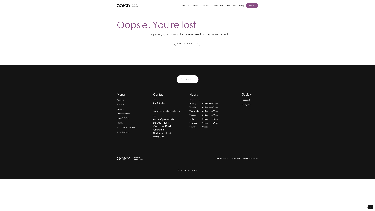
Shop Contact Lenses (126, 127)
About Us (185, 6)
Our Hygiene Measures (250, 158)
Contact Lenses (218, 6)
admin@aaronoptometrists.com (166, 111)
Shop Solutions (123, 132)
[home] (128, 5)
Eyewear (205, 6)
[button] (185, 5)
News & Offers (231, 6)
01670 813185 (159, 103)
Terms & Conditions (222, 158)
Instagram (246, 104)
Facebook (246, 100)
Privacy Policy (236, 158)
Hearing (241, 6)
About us (121, 100)
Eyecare (195, 6)
